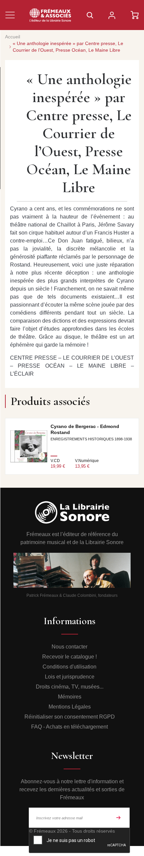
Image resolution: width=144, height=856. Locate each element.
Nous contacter (69, 647)
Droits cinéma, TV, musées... (69, 687)
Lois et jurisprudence (69, 677)
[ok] (118, 817)
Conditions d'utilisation (69, 667)
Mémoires (69, 697)
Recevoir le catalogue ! (69, 657)
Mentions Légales (70, 707)
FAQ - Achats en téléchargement (69, 727)
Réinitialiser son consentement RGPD (69, 717)
